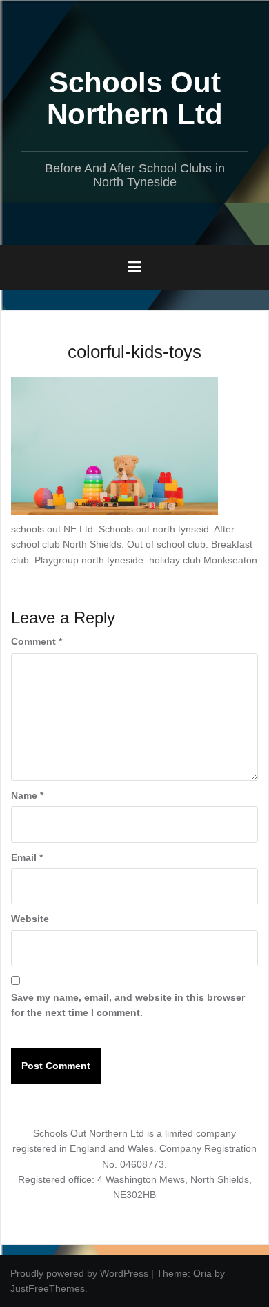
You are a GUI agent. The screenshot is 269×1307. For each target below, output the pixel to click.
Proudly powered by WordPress (79, 1273)
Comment (36, 641)
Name (27, 795)
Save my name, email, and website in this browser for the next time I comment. (128, 1005)
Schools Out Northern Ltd (135, 98)
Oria (202, 1273)
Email (27, 857)
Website (30, 918)
